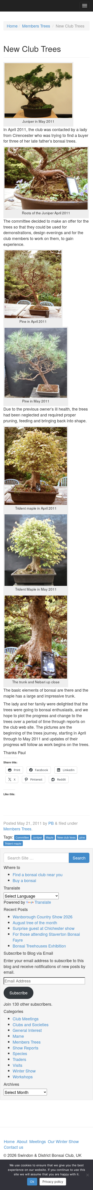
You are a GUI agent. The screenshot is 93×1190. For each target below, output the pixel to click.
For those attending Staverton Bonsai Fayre (46, 937)
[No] (87, 1175)
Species (20, 1053)
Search (79, 858)
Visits (17, 1065)
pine (82, 837)
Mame (18, 1036)
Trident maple (13, 843)
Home (12, 26)
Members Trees (36, 26)
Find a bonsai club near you (38, 874)
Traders (19, 1059)
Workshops (23, 1076)
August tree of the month (35, 922)
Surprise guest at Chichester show (43, 928)
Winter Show (24, 1071)
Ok (32, 1181)
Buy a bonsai (24, 880)
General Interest (27, 1030)
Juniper (37, 837)
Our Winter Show (63, 1141)
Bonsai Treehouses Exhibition (39, 946)
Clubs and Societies (31, 1024)
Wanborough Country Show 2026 (42, 917)
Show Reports (25, 1048)
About (22, 1141)
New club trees (66, 837)
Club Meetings (26, 1018)
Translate (43, 902)
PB (51, 823)
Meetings (37, 1141)
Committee (22, 837)
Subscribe (18, 993)
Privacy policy (52, 1181)
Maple (49, 837)
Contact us (13, 1147)
